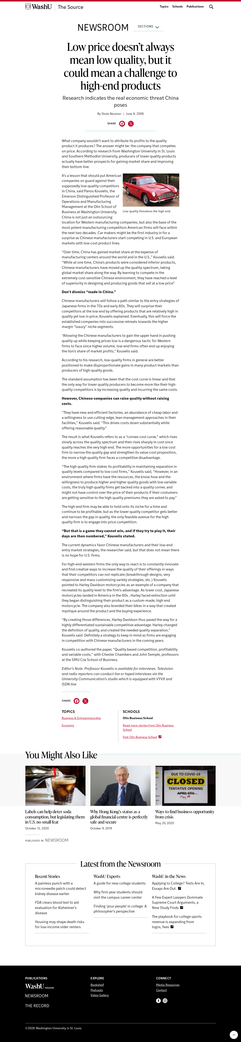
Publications (195, 6)
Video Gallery (100, 995)
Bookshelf (97, 985)
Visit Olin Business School (140, 737)
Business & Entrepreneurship (81, 718)
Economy (68, 725)
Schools (177, 6)
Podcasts (97, 990)
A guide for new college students (120, 883)
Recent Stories (47, 876)
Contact (161, 990)
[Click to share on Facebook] (122, 124)
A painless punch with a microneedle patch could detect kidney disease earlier (60, 889)
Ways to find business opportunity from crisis (184, 814)
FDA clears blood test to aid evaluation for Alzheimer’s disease (57, 908)
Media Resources (167, 985)
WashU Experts (107, 876)
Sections (145, 26)
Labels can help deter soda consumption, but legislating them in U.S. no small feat (55, 817)
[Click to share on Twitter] (131, 124)
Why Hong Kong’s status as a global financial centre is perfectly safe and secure (119, 817)
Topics (164, 6)
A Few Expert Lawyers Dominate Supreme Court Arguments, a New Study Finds (177, 903)
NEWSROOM (103, 28)
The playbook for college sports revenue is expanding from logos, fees (177, 922)
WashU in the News (169, 876)
